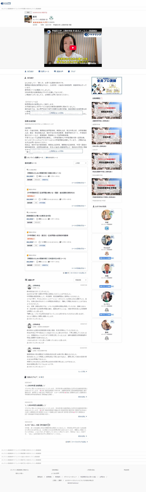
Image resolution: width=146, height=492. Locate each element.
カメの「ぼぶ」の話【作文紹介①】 (38, 425)
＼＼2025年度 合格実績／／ (35, 386)
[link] (56, 176)
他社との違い (19, 473)
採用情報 (48, 477)
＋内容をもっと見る (56, 113)
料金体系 (126, 470)
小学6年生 (36, 286)
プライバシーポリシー (70, 477)
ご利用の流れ (91, 470)
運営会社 (40, 477)
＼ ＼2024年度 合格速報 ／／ (35, 405)
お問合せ (102, 477)
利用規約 (57, 477)
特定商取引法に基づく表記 (88, 477)
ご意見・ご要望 (56, 480)
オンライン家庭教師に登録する (19, 470)
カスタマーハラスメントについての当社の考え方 (79, 480)
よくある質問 (55, 473)
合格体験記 (55, 470)
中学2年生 (36, 348)
